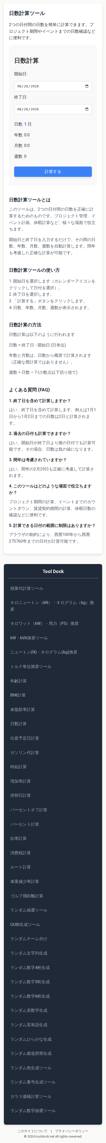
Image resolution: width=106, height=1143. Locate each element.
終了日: (20, 97)
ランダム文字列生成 (28, 953)
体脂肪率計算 (22, 709)
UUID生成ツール (25, 924)
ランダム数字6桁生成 (30, 996)
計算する (53, 171)
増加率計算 (20, 781)
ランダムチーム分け (28, 938)
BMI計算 (18, 695)
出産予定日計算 (24, 738)
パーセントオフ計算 (28, 809)
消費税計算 (20, 852)
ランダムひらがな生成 (30, 1039)
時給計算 (18, 766)
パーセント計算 (24, 824)
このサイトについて (32, 1131)
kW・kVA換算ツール (29, 637)
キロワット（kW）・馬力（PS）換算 (44, 623)
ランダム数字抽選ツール (33, 1110)
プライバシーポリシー (72, 1131)
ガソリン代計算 (24, 752)
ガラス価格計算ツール (30, 1096)
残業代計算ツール (26, 588)
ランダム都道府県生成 (30, 1053)
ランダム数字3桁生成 (30, 981)
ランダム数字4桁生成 (30, 967)
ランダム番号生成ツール (33, 1082)
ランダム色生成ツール (30, 1067)
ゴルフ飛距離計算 (26, 895)
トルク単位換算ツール (30, 666)
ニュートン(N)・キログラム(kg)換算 (43, 652)
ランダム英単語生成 (28, 1024)
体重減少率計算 (24, 881)
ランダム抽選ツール (28, 910)
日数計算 (18, 723)
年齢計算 (18, 680)
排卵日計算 (20, 795)
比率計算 (18, 838)
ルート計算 (20, 867)
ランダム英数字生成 (28, 1010)
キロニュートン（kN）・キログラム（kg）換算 (52, 606)
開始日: (20, 73)
